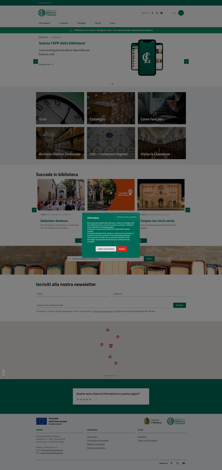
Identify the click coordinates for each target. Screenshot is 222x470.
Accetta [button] (122, 248)
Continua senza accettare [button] (127, 217)
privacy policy (109, 227)
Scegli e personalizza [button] (106, 248)
